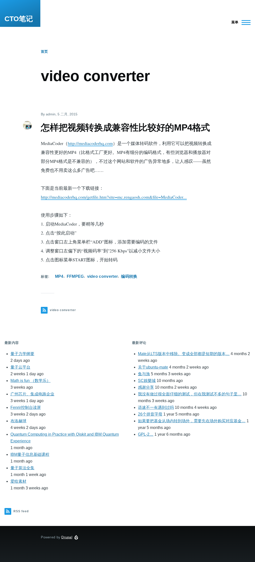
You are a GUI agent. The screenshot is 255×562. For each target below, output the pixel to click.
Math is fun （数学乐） (30, 380)
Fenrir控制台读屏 (25, 407)
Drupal (66, 537)
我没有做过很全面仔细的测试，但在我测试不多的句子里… (190, 394)
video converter (102, 276)
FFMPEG (75, 276)
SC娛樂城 (147, 380)
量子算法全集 (22, 468)
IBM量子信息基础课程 (29, 454)
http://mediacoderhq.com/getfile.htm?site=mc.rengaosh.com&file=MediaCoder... (114, 197)
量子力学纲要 (22, 354)
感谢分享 (146, 387)
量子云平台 (20, 367)
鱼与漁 (144, 374)
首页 (44, 51)
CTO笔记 (18, 19)
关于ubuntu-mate (153, 367)
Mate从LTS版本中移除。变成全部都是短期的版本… (184, 354)
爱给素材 (18, 481)
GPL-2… (145, 434)
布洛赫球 (18, 421)
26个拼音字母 (150, 414)
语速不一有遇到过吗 (156, 407)
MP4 (59, 276)
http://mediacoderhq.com (90, 143)
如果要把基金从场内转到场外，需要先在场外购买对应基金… (192, 421)
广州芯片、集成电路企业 (32, 394)
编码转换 (129, 276)
